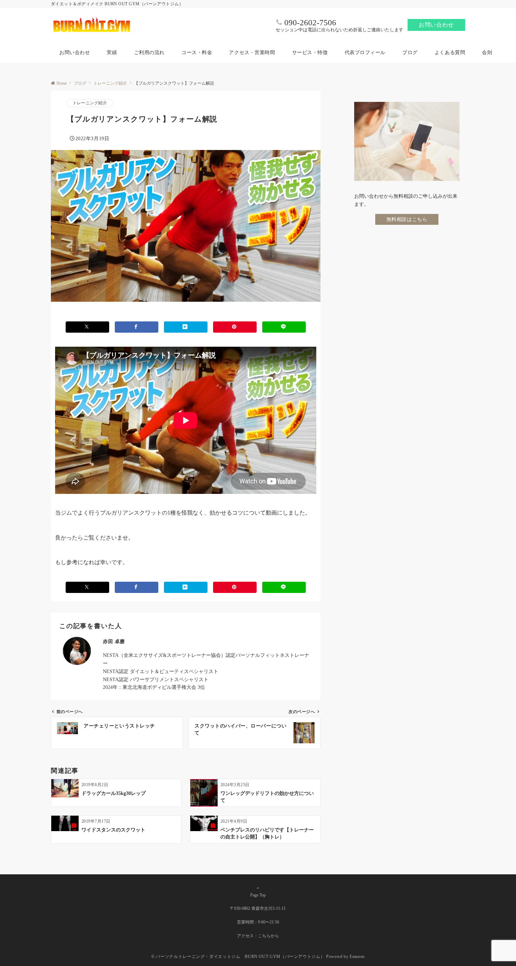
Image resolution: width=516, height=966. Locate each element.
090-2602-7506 (310, 22)
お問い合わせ (436, 25)
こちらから (268, 936)
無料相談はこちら (407, 219)
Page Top (258, 895)
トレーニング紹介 (90, 103)
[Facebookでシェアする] (136, 326)
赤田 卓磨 (114, 641)
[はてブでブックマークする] (185, 326)
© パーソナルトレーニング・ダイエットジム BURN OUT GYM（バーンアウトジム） (238, 956)
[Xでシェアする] (87, 326)
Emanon (357, 956)
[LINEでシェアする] (284, 326)
